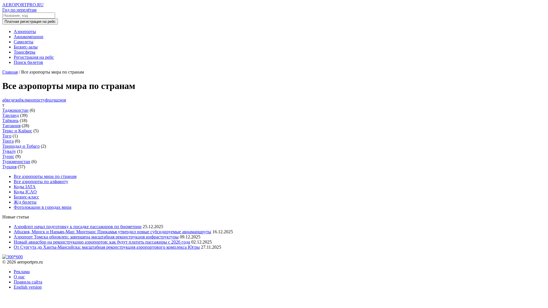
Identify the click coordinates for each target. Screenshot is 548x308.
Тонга (8, 141)
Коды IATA (25, 186)
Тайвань (10, 120)
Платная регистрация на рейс (30, 21)
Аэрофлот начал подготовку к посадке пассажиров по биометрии (78, 226)
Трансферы (24, 52)
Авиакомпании (28, 36)
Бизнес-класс (26, 196)
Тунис (8, 156)
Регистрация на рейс (34, 57)
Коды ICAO (25, 191)
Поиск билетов (28, 62)
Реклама (22, 271)
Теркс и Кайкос (17, 130)
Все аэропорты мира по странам (45, 176)
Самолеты (23, 41)
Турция (9, 166)
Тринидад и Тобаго (21, 146)
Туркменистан (16, 161)
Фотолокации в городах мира (42, 207)
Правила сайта (28, 281)
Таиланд (10, 115)
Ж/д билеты (25, 202)
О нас (19, 276)
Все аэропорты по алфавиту (41, 181)
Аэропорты (25, 31)
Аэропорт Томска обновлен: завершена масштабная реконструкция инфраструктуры (96, 236)
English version (28, 287)
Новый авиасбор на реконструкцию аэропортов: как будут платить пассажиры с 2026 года (102, 242)
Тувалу (9, 151)
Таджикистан (15, 110)
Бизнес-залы (26, 46)
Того (6, 135)
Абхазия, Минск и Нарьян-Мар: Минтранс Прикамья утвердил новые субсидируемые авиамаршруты (112, 231)
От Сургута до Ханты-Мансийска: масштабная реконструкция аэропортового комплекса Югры (107, 247)
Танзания (11, 125)
